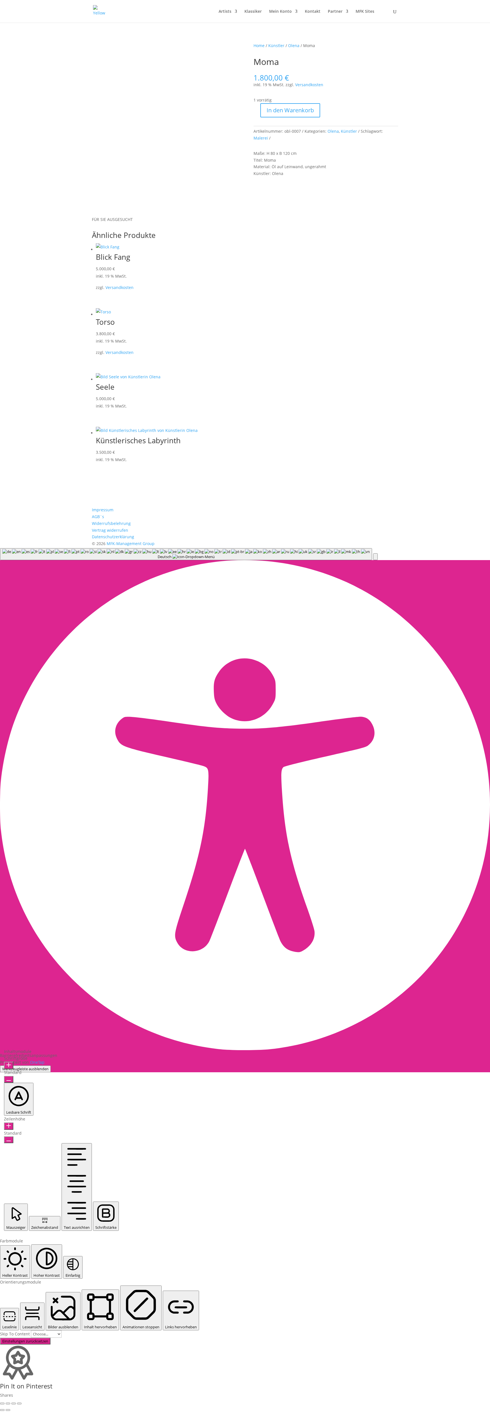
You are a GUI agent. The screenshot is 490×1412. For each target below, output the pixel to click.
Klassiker (253, 11)
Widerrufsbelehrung (111, 523)
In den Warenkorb (290, 110)
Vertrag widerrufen (110, 530)
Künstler (276, 45)
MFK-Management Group (131, 543)
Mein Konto (280, 11)
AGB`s (98, 516)
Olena (293, 45)
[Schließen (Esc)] (19, 1403)
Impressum (102, 509)
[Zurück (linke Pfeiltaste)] (2, 1410)
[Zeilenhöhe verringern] (8, 1139)
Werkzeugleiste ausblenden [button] (25, 1068)
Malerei (261, 138)
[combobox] (186, 554)
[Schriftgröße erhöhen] (8, 1065)
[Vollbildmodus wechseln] (8, 1403)
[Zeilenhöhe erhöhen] (8, 1126)
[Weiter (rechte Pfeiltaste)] (8, 1410)
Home (259, 45)
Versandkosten (309, 84)
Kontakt (312, 11)
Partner (335, 11)
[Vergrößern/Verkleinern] (2, 1403)
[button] (375, 556)
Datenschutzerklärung (113, 536)
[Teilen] (13, 1403)
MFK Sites (365, 11)
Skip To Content (15, 1334)
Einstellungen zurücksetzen (25, 1341)
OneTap (37, 1062)
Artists (225, 11)
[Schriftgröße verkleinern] (8, 1079)
